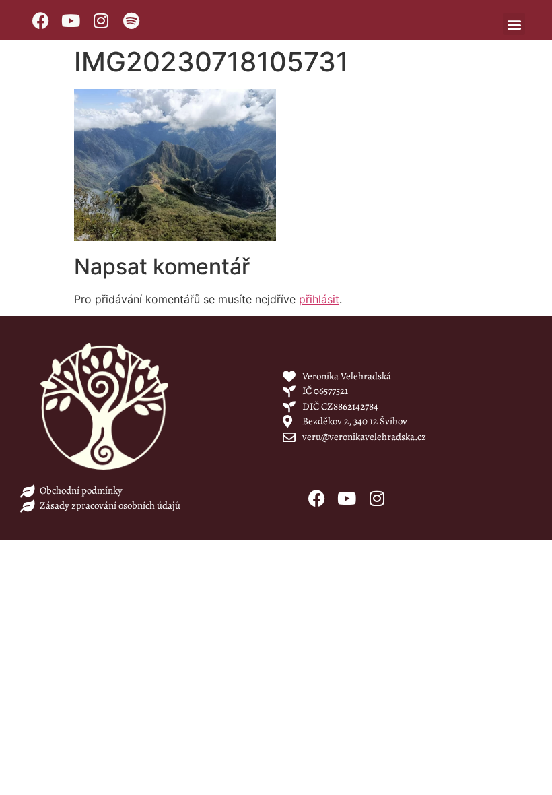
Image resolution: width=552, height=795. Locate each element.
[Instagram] (101, 20)
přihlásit (319, 299)
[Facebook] (40, 20)
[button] (514, 24)
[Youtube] (70, 20)
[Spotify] (131, 20)
